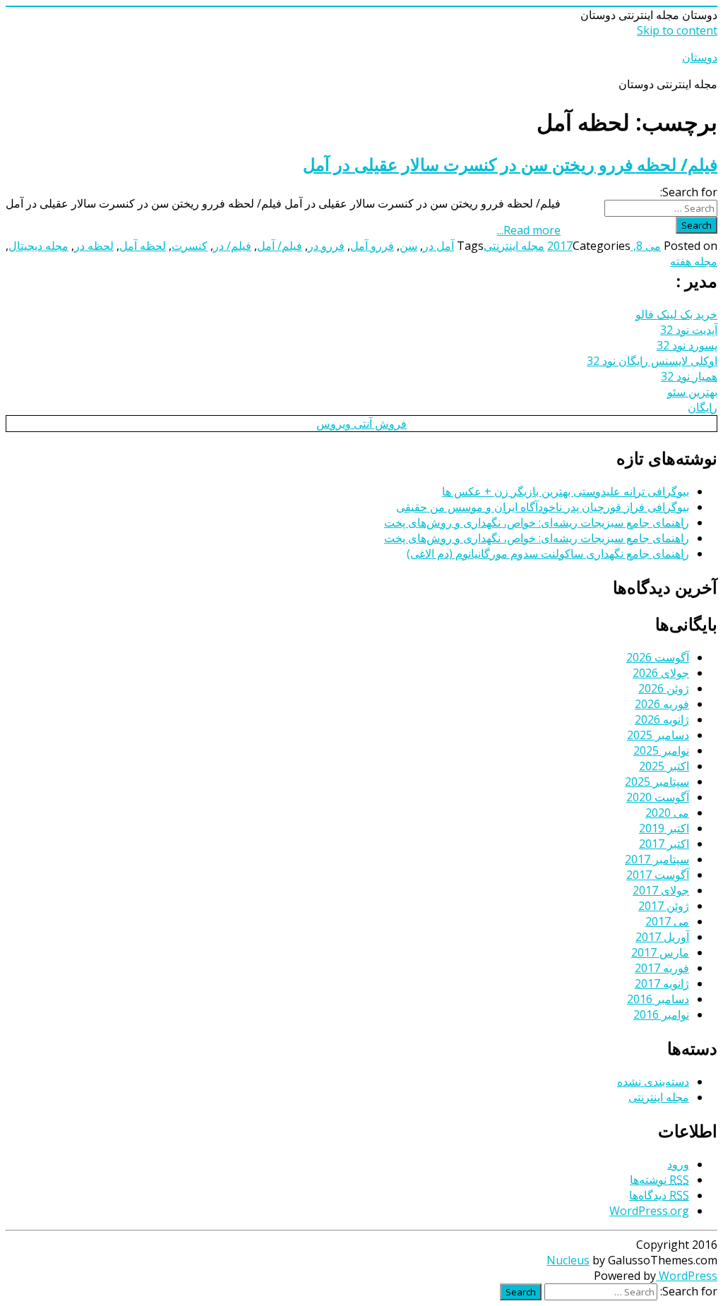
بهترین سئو (692, 392)
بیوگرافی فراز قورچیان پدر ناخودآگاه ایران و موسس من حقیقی (542, 507)
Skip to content (677, 30)
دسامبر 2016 (658, 999)
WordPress (686, 1275)
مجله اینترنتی (514, 245)
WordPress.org (649, 1210)
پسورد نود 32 (687, 345)
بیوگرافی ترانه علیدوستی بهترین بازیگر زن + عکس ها (565, 491)
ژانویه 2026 (662, 719)
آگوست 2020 (657, 797)
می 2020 (667, 812)
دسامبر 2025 (658, 735)
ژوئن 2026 (663, 688)
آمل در (438, 245)
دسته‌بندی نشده (653, 1081)
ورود (678, 1164)
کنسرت (190, 245)
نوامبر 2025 (661, 750)
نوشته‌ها (659, 1179)
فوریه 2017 (662, 968)
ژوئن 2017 (663, 905)
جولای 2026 (661, 673)
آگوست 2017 (657, 874)
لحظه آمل (142, 245)
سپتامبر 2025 (657, 781)
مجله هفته (693, 261)
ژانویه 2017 (662, 983)
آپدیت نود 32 (688, 329)
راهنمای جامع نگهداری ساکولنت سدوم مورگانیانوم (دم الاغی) (548, 553)
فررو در (326, 245)
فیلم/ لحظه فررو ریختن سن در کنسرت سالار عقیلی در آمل (510, 164)
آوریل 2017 (662, 937)
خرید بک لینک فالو (676, 314)
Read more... (529, 230)
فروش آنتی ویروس (361, 423)
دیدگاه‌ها (659, 1195)
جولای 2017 (661, 890)
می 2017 (667, 921)
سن (408, 245)
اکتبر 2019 (664, 828)
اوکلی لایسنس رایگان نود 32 (652, 361)
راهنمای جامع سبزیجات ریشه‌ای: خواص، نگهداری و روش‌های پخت (536, 522)
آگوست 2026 (657, 657)
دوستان (699, 57)
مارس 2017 (660, 952)
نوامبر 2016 (661, 1014)
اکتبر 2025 (664, 766)
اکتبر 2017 (664, 843)
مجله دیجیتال (38, 245)
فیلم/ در (232, 245)
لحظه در (94, 245)
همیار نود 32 (689, 376)
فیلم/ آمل (279, 245)
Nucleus (568, 1260)
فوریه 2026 (662, 704)
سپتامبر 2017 (657, 859)
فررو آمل (372, 245)
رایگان (702, 407)
